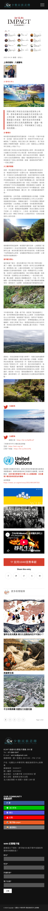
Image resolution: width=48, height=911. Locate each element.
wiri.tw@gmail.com (19, 755)
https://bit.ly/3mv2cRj (22, 449)
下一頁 (39, 516)
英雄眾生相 (9, 673)
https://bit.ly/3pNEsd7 (25, 440)
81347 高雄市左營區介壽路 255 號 (18, 749)
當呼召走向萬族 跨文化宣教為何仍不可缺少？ (24, 634)
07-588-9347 (13, 752)
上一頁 (8, 516)
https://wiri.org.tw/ (16, 446)
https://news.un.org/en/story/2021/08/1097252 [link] (22, 483)
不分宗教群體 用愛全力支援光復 (18, 709)
